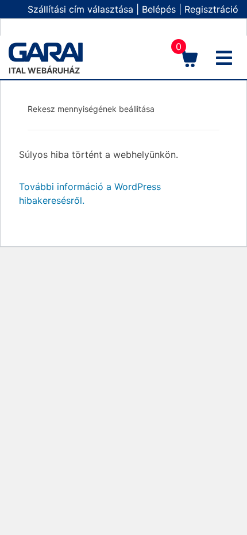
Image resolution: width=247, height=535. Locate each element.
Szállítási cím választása (80, 9)
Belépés (159, 9)
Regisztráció (211, 9)
